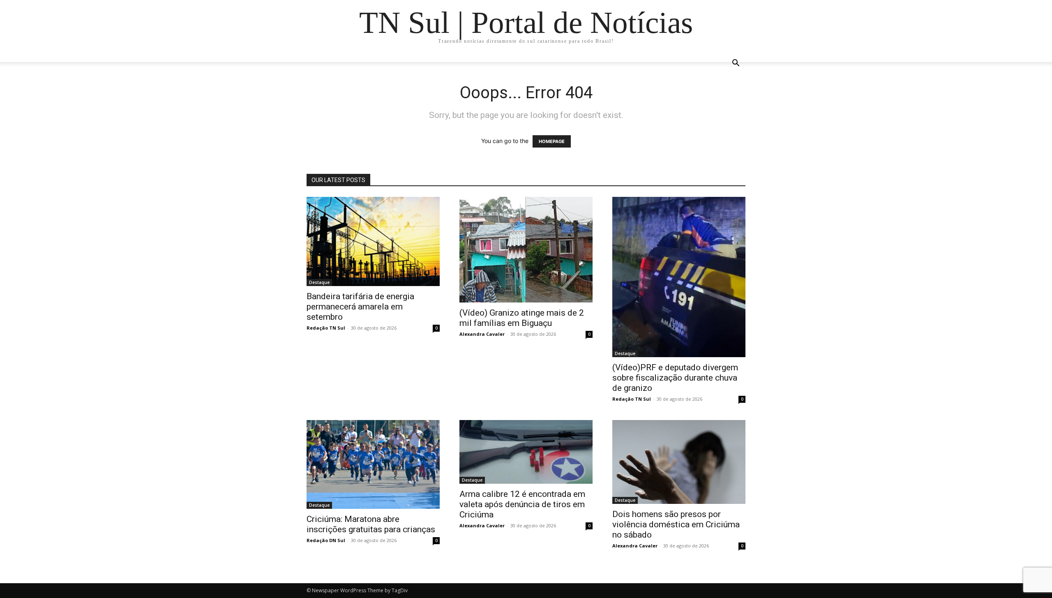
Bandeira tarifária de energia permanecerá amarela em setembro (360, 306)
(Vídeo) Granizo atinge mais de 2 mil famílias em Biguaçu (521, 318)
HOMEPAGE (552, 141)
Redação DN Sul (326, 540)
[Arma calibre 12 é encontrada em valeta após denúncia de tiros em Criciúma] (526, 452)
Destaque (319, 282)
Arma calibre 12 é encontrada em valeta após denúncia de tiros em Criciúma (522, 504)
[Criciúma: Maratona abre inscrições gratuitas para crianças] (373, 464)
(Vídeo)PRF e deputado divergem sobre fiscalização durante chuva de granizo (675, 377)
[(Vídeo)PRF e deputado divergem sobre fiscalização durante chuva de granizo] (678, 277)
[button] (735, 64)
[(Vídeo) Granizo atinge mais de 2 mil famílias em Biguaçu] (526, 249)
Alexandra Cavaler (482, 334)
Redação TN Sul (326, 328)
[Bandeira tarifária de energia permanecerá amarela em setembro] (373, 241)
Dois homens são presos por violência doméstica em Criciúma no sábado (676, 524)
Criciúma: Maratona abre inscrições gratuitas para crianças (371, 524)
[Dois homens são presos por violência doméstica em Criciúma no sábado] (678, 462)
